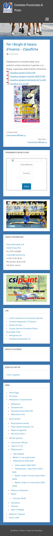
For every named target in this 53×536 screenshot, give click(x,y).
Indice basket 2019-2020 (25, 465)
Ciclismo (14, 506)
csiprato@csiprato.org (15, 255)
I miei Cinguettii (13, 374)
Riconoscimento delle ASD (22, 411)
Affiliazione (15, 404)
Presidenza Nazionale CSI (19, 339)
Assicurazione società (20, 423)
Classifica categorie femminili (22, 80)
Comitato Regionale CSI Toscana (22, 321)
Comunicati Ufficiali (19, 442)
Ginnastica (15, 502)
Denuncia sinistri (18, 433)
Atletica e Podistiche (19, 490)
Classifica (14, 83)
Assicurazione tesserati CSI (22, 426)
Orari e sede (14, 517)
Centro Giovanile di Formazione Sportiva (26, 318)
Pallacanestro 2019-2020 (23, 460)
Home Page (14, 392)
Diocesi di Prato (15, 325)
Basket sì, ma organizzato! (24, 457)
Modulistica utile (18, 414)
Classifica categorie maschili (22, 76)
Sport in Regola (17, 509)
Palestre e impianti (17, 514)
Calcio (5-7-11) (17, 446)
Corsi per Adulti (19, 498)
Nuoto (13, 494)
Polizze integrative (18, 430)
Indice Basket (18, 454)
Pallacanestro (16, 449)
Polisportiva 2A (15, 335)
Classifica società (17, 72)
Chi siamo (13, 396)
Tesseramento (17, 407)
